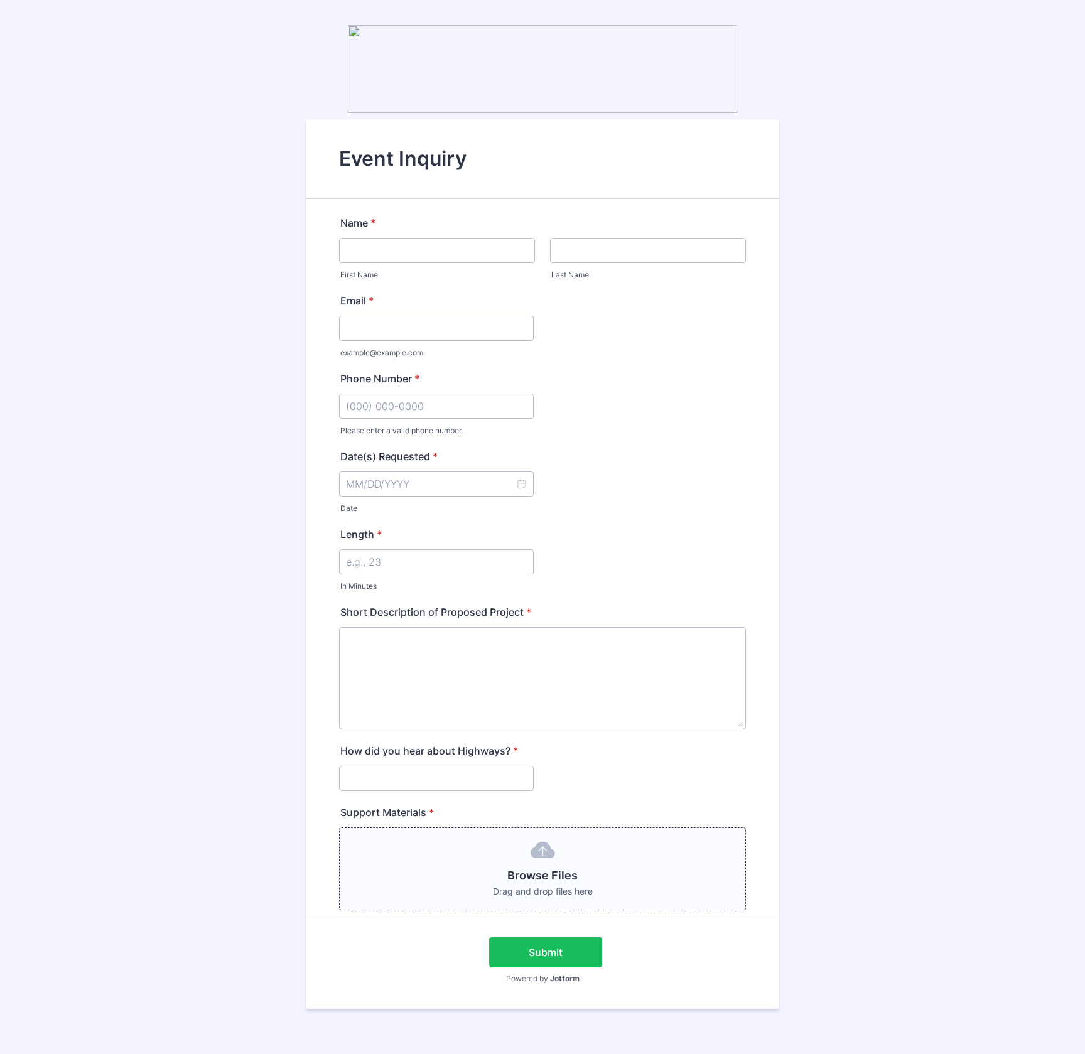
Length (361, 534)
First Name (359, 274)
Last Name (570, 274)
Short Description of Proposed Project (435, 612)
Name (357, 223)
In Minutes (358, 586)
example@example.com (381, 352)
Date (348, 508)
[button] (521, 484)
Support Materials (387, 812)
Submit (546, 952)
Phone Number (379, 378)
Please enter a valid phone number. (401, 430)
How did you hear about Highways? (429, 751)
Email (357, 300)
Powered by (543, 978)
